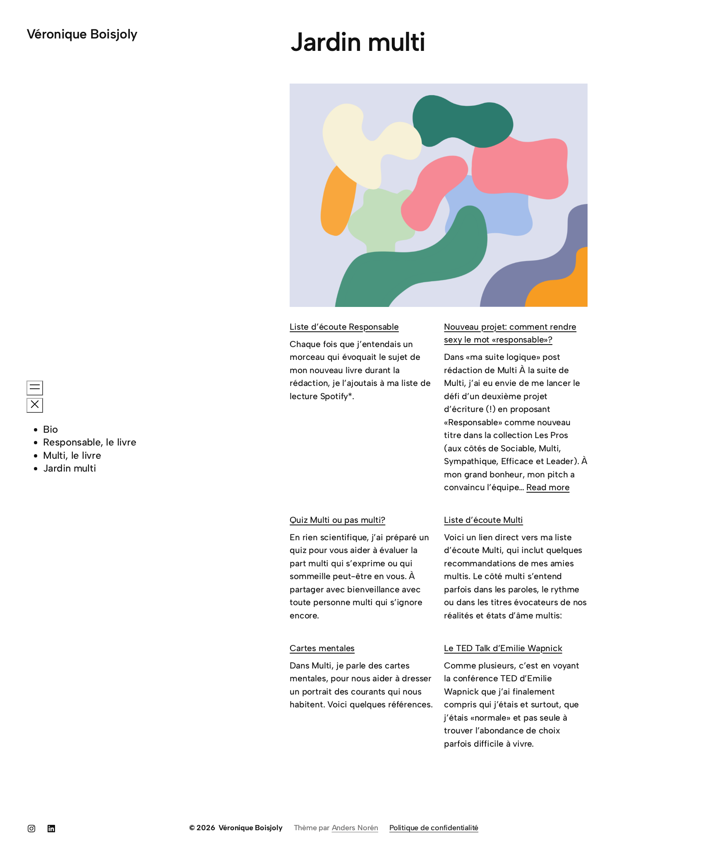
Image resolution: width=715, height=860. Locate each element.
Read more (547, 487)
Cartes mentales (322, 648)
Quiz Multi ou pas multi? (337, 520)
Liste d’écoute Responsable (344, 326)
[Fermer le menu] (34, 405)
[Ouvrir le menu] (34, 388)
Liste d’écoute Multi (483, 520)
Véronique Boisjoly (81, 34)
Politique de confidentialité (433, 827)
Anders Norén (355, 827)
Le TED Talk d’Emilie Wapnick (503, 648)
